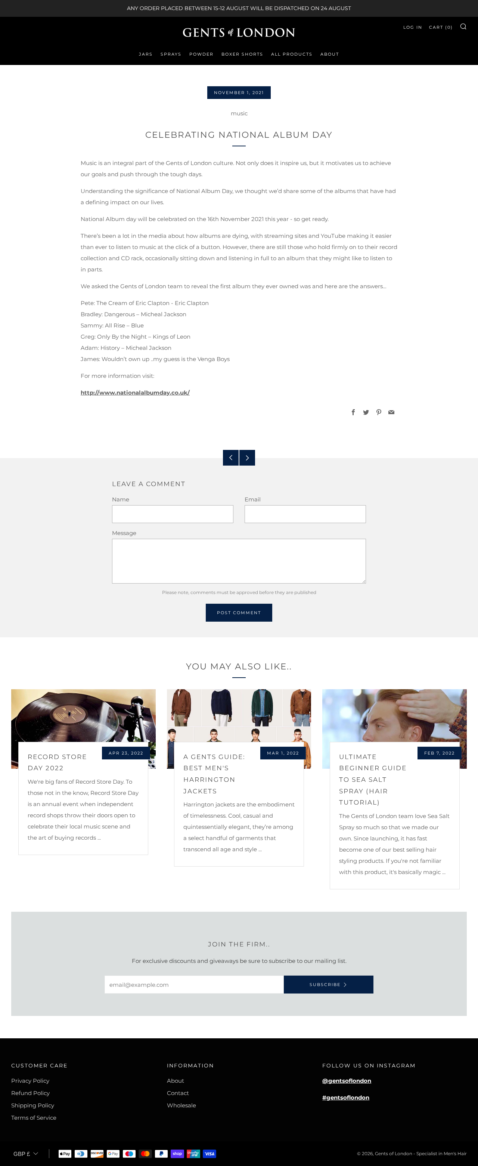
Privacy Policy (30, 1080)
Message (124, 533)
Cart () (441, 27)
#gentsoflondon (345, 1097)
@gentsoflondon (346, 1080)
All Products (292, 54)
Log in (412, 27)
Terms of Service (33, 1117)
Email (253, 499)
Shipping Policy (32, 1105)
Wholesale (181, 1105)
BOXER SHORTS (242, 54)
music (239, 113)
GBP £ (21, 1154)
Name (120, 499)
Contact (178, 1093)
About (329, 54)
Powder (201, 54)
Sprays (171, 54)
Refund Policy (30, 1093)
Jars (146, 54)
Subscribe (325, 984)
